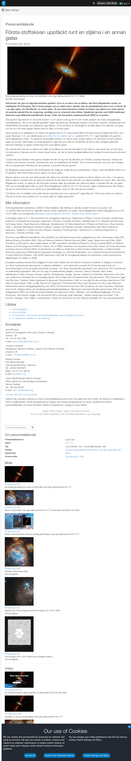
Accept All (30, 755)
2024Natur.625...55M (74, 456)
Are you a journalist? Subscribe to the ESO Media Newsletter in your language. (66, 414)
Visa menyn (11, 10)
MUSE (64, 133)
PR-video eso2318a (13, 690)
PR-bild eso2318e (12, 608)
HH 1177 (69, 443)
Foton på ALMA (19, 312)
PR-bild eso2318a (12, 484)
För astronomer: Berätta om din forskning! (31, 318)
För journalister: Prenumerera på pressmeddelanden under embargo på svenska (48, 315)
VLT (23, 136)
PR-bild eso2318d (12, 568)
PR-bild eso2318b (12, 507)
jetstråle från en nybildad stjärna (59, 136)
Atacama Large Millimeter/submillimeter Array (84, 450)
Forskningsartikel (19, 309)
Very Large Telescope (112, 450)
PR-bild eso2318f (12, 654)
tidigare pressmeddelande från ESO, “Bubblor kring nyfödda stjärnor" (69, 213)
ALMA (53, 119)
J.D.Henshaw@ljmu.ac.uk (24, 354)
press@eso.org (19, 374)
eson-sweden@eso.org (23, 390)
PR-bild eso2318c (12, 531)
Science (101, 3)
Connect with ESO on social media (21, 394)
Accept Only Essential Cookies (59, 755)
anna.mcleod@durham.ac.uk (26, 341)
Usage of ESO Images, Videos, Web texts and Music (66, 411)
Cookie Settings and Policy (96, 755)
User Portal (112, 3)
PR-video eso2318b (13, 714)
